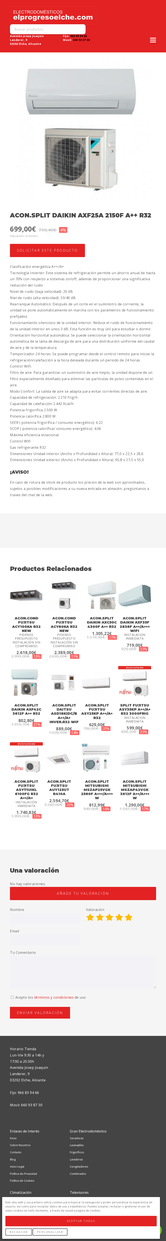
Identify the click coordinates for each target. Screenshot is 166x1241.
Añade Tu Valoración (83, 893)
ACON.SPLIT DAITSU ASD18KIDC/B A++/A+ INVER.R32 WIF (64, 713)
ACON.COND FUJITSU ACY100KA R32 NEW (26, 624)
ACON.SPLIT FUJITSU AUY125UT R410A (59, 787)
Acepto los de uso (50, 997)
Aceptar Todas (81, 1221)
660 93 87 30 (81, 40)
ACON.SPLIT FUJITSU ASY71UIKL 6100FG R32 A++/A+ (26, 789)
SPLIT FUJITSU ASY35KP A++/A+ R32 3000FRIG (134, 709)
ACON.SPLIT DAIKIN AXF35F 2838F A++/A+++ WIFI (135, 624)
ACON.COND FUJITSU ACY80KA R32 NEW (64, 624)
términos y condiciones (54, 997)
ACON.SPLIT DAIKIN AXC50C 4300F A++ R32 (102, 622)
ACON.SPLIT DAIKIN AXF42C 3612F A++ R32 (26, 709)
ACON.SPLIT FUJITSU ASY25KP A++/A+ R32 (97, 711)
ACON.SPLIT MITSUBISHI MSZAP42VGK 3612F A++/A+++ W (134, 789)
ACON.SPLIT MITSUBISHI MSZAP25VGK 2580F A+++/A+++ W (97, 789)
